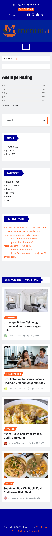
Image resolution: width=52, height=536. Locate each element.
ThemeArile (34, 531)
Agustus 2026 (13, 146)
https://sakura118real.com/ (17, 245)
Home (7, 58)
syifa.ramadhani (16, 497)
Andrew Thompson (17, 443)
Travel (9, 200)
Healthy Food (12, 181)
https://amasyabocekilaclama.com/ (21, 234)
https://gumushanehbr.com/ (18, 242)
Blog (15, 58)
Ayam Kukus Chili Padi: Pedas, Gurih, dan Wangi (23, 435)
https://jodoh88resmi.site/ (17, 253)
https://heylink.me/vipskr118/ (18, 249)
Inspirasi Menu (13, 185)
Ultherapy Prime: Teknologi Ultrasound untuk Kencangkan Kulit (23, 326)
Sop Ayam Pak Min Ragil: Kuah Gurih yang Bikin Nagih (23, 490)
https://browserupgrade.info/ (25, 231)
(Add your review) (11, 105)
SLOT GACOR (28, 227)
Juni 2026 (10, 154)
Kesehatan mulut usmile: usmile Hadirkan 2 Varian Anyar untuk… (24, 381)
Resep (9, 196)
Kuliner (9, 189)
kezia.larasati (14, 335)
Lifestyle (10, 192)
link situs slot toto (13, 227)
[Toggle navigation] (26, 47)
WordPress (41, 527)
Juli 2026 (10, 150)
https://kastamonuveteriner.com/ (20, 238)
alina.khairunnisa (16, 388)
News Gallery (18, 531)
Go (43, 120)
